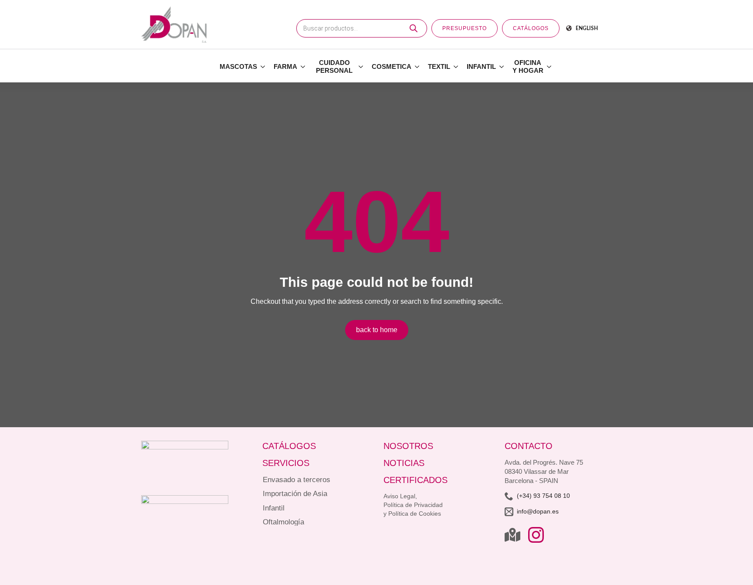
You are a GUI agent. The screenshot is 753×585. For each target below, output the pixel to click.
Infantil (481, 66)
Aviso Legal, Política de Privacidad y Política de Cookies (413, 505)
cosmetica (391, 66)
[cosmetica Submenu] (417, 67)
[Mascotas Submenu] (263, 67)
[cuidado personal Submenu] (361, 67)
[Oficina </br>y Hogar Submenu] (549, 67)
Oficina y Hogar (527, 66)
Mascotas (238, 66)
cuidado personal (334, 66)
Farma (285, 66)
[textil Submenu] (456, 67)
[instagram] (536, 535)
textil (439, 66)
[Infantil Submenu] (502, 67)
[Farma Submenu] (303, 67)
